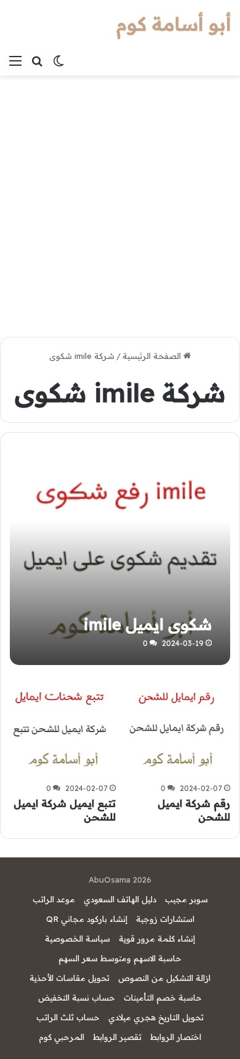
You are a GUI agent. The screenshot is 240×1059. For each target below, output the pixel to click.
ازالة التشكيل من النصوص (164, 978)
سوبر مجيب (186, 899)
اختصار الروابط (175, 1037)
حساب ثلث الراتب (68, 1017)
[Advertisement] (120, 201)
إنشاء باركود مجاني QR (86, 919)
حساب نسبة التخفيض (76, 997)
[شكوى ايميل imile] (120, 554)
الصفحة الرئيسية (152, 356)
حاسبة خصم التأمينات (163, 997)
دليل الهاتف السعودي (120, 899)
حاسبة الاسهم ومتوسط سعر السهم (120, 958)
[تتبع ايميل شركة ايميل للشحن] (62, 726)
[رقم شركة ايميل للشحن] (177, 726)
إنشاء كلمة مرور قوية (157, 938)
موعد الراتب (54, 899)
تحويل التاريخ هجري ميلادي (156, 1017)
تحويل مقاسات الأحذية (70, 978)
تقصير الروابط (117, 1037)
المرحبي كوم (61, 1037)
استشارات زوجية (165, 919)
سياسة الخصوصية (77, 938)
